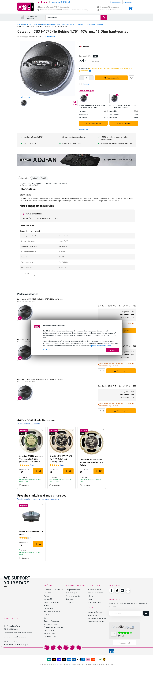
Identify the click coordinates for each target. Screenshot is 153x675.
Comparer (26, 485)
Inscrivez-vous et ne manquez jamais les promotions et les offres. (128, 605)
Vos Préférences (49, 350)
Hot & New (47, 593)
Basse (46, 618)
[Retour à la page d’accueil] (22, 17)
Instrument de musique (52, 612)
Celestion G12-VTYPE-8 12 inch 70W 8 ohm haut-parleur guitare (60, 459)
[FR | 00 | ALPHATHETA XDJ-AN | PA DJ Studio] (76, 160)
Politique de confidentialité (96, 618)
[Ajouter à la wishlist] (131, 77)
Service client (94, 585)
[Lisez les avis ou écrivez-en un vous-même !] (22, 36)
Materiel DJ (48, 599)
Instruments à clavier (51, 624)
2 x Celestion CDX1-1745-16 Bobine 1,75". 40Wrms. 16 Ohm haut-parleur (114, 306)
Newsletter (69, 599)
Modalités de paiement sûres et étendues (116, 143)
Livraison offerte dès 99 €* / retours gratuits (54, 7)
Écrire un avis (50, 37)
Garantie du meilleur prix (108, 10)
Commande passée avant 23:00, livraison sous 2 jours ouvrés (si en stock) (64, 10)
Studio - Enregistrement (52, 602)
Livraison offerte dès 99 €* (33, 137)
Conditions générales (94, 612)
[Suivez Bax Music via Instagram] (122, 590)
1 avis (62, 465)
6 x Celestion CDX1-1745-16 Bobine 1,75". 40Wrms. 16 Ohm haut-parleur (114, 386)
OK (113, 350)
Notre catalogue (71, 593)
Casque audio (48, 608)
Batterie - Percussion (51, 621)
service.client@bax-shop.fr (18, 644)
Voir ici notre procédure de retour (15, 637)
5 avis (32, 465)
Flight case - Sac (50, 637)
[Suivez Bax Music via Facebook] (111, 590)
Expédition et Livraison (95, 593)
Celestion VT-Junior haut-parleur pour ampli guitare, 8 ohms (91, 462)
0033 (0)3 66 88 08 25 (14, 641)
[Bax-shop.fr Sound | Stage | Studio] (25, 7)
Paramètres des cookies (95, 621)
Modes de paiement (94, 590)
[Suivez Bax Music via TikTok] (117, 590)
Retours (90, 596)
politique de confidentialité (101, 346)
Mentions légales (93, 615)
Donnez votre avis (124, 643)
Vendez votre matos (94, 602)
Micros (46, 605)
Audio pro (47, 596)
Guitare (46, 615)
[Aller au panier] (130, 7)
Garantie (90, 599)
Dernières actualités (73, 596)
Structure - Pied (49, 633)
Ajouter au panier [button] (113, 78)
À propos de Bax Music (73, 590)
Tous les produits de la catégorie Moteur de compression (38, 499)
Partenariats (70, 602)
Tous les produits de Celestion (28, 424)
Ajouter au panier (123, 371)
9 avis (32, 538)
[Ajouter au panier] (38, 471)
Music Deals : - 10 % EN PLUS (54, 590)
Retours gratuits (30, 143)
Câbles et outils (49, 630)
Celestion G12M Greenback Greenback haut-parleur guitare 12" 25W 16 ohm (31, 459)
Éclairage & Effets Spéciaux (53, 627)
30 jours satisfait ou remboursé (109, 7)
